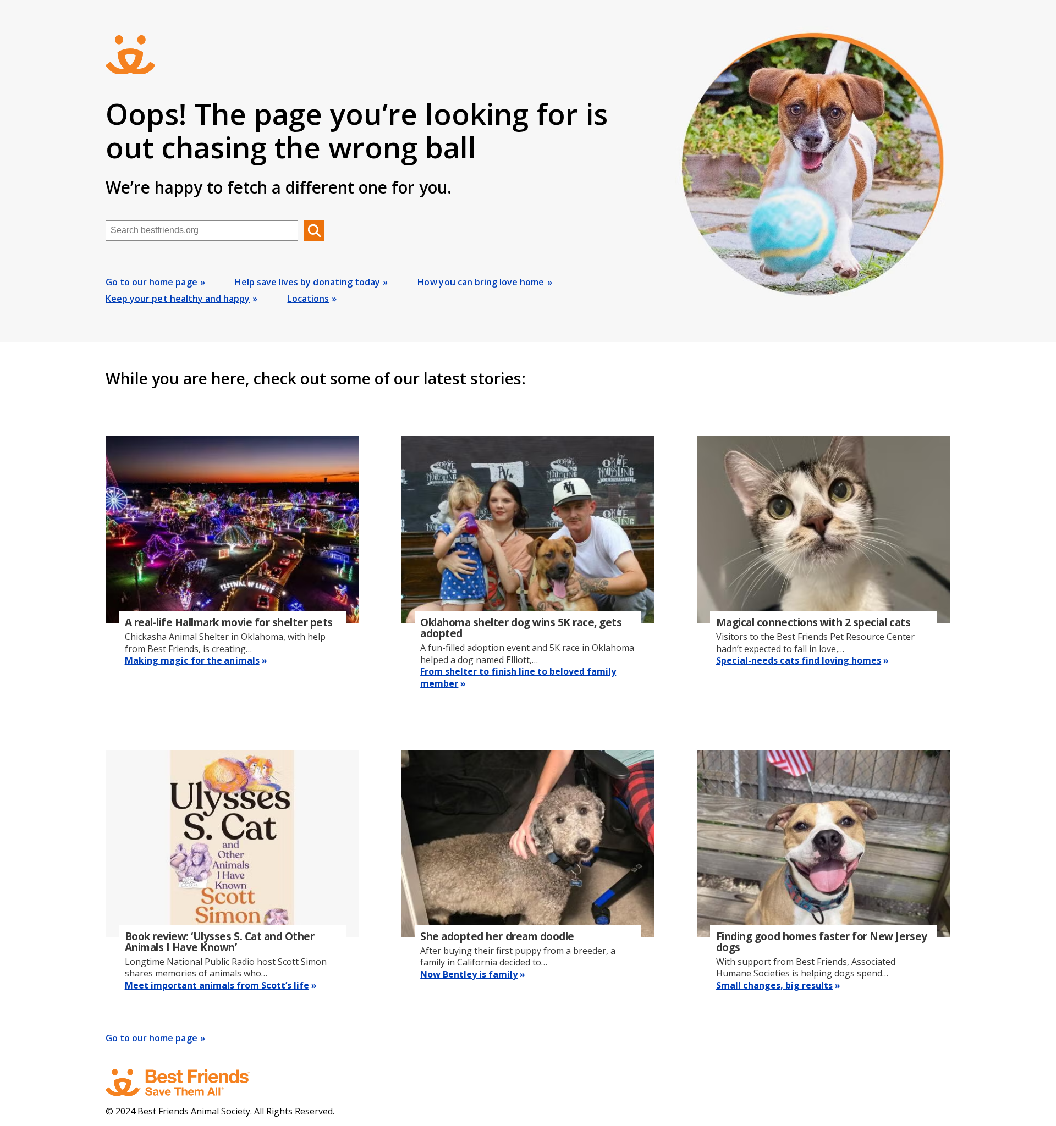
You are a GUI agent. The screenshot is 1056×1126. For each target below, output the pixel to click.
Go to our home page (151, 282)
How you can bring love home (480, 282)
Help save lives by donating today (308, 282)
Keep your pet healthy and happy (178, 298)
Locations (308, 298)
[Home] (188, 1082)
